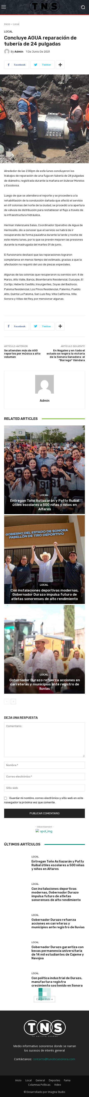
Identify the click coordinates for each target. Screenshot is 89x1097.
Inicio (7, 24)
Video (57, 1084)
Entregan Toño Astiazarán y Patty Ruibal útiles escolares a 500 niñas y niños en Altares (44, 504)
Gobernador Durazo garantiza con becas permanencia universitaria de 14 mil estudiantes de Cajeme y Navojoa (57, 952)
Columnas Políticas (39, 1084)
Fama (67, 1080)
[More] (60, 65)
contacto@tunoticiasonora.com (54, 1059)
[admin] (7, 51)
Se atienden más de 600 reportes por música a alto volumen (22, 353)
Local (16, 24)
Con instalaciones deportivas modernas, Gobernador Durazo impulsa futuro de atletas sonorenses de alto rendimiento (44, 594)
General (40, 1080)
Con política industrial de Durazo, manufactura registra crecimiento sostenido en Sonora (57, 981)
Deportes (54, 1080)
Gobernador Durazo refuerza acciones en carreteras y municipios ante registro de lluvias (44, 684)
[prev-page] (6, 701)
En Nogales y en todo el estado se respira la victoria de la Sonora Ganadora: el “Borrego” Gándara (66, 355)
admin (18, 51)
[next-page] (13, 701)
